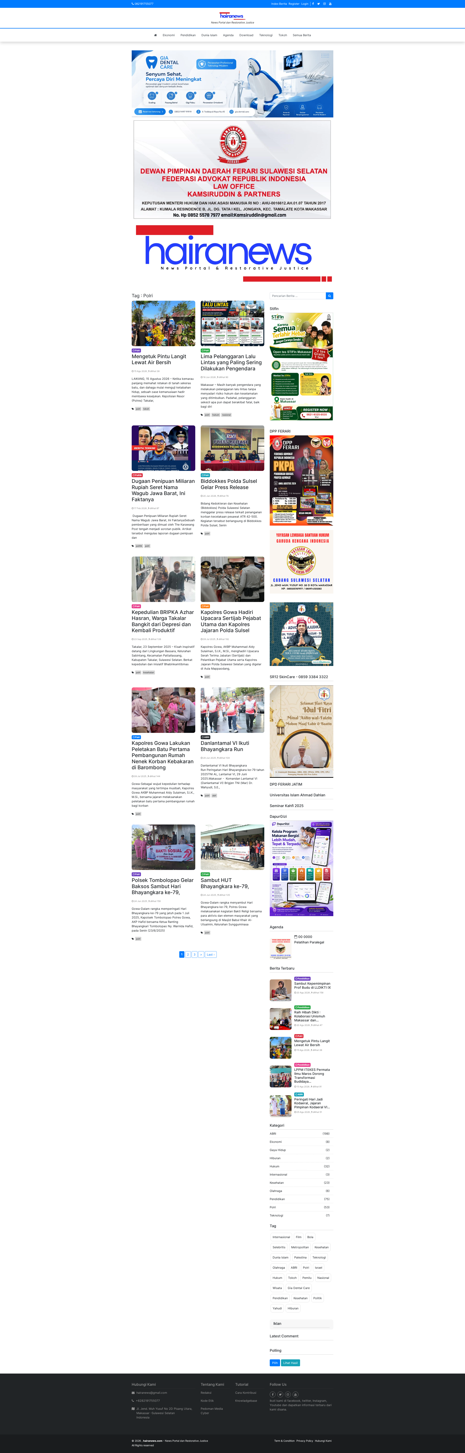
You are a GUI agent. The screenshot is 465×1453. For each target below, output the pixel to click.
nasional (226, 414)
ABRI (273, 1133)
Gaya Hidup (278, 1150)
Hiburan (275, 1158)
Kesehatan (277, 1182)
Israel (318, 1267)
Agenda (228, 35)
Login (304, 3)
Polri (273, 1207)
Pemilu (307, 1278)
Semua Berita (302, 35)
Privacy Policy (304, 1440)
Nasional (323, 1278)
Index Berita (279, 3)
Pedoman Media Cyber (212, 1411)
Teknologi (266, 35)
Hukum (274, 1166)
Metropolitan (300, 1247)
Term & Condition (284, 1440)
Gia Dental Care (299, 1288)
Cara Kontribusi (245, 1392)
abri (214, 795)
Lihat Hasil (290, 1363)
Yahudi (277, 1308)
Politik (317, 1298)
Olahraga (276, 1191)
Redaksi (206, 1392)
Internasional (278, 1174)
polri (138, 408)
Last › (211, 954)
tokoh (146, 408)
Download (246, 35)
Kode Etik (207, 1400)
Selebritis (279, 1247)
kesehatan (148, 672)
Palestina (300, 1257)
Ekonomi (169, 35)
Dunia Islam (209, 35)
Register (294, 3)
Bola (310, 1237)
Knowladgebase (246, 1400)
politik (139, 546)
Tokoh (282, 35)
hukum (215, 414)
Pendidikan (188, 35)
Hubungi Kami (323, 1440)
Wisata (277, 1288)
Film (299, 1237)
